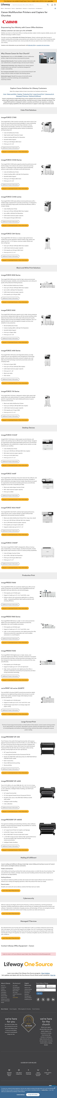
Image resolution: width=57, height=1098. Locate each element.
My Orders (15, 985)
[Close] (54, 1088)
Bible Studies (7, 8)
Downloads (27, 992)
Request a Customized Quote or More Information (15, 151)
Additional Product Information (10, 148)
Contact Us (3, 987)
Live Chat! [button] (15, 997)
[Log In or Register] (52, 5)
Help (14, 995)
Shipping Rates (16, 989)
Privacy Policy (4, 995)
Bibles (2, 8)
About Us (3, 985)
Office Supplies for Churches (24, 1009)
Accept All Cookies (33, 1094)
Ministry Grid (27, 987)
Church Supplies (13, 1009)
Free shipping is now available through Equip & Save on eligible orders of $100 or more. (28, 1)
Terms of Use (4, 997)
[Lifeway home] (5, 4)
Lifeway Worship (28, 989)
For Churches (38, 8)
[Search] (47, 4)
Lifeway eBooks (28, 997)
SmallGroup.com (28, 999)
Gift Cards (15, 992)
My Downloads (16, 987)
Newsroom (3, 990)
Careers (3, 989)
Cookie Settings (21, 1094)
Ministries (24, 8)
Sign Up (39, 993)
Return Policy (16, 990)
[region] (28, 1092)
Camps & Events (31, 8)
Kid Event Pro (28, 991)
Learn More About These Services (10, 890)
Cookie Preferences (17, 994)
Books (13, 8)
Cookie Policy (44, 1090)
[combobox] (30, 4)
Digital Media (18, 8)
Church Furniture (36, 1009)
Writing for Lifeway (5, 999)
